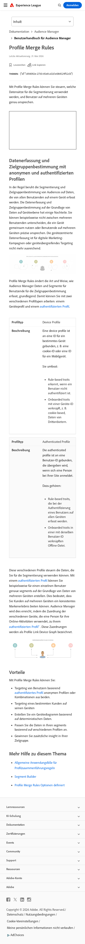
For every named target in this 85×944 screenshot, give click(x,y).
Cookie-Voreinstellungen (22, 921)
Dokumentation (19, 31)
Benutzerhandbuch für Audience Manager (42, 38)
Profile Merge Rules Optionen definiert (40, 785)
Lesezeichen (19, 64)
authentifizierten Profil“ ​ (24, 627)
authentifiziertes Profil (29, 693)
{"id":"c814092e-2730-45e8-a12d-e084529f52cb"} (46, 73)
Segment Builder (25, 776)
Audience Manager (46, 31)
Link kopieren (38, 64)
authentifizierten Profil (54, 306)
